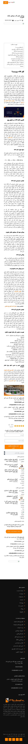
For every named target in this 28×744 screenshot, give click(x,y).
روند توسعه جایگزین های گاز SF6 (12, 513)
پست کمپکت (20, 628)
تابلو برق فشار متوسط (18, 625)
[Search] (4, 453)
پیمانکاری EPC (19, 640)
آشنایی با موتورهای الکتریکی (12, 497)
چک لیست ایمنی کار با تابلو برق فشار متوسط (11, 502)
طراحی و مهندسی (19, 643)
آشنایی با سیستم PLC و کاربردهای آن (11, 465)
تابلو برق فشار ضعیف (8, 370)
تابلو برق (10, 306)
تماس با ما (21, 606)
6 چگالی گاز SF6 (19, 57)
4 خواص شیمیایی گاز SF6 (17, 53)
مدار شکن (10, 137)
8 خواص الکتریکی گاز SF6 (17, 61)
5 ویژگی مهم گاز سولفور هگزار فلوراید (15, 55)
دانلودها (21, 612)
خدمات (21, 600)
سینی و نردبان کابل (19, 637)
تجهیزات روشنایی (19, 631)
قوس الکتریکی (17, 291)
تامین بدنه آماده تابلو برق (17, 649)
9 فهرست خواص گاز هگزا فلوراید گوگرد (15, 62)
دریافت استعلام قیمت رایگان (14, 531)
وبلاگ (22, 609)
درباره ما (21, 594)
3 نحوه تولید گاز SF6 (18, 51)
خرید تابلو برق (12, 381)
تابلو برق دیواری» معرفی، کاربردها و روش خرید (11, 460)
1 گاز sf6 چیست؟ (19, 47)
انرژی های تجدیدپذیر (18, 646)
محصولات (21, 597)
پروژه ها (21, 603)
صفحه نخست (20, 591)
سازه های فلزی (20, 634)
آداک (11, 734)
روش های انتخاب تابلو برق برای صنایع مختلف (11, 470)
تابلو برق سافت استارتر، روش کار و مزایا (11, 491)
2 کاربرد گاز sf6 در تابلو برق (17, 49)
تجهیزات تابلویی (19, 652)
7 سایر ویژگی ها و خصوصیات (17, 59)
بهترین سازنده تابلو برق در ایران (14, 101)
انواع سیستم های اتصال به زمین (12, 480)
